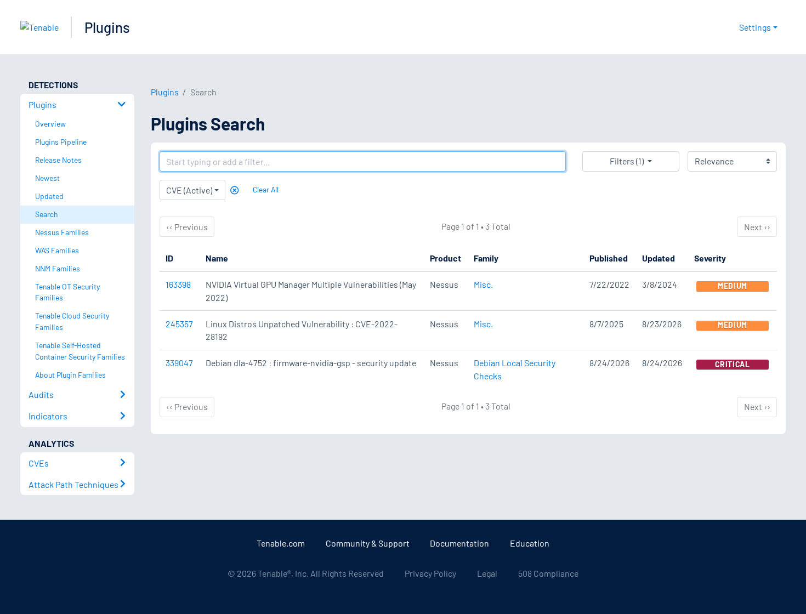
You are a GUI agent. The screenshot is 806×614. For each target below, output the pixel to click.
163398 (178, 284)
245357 (179, 324)
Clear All (266, 189)
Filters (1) (627, 161)
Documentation (459, 543)
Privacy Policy (430, 573)
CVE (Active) (189, 190)
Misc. (483, 284)
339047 (179, 362)
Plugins (107, 27)
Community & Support (368, 543)
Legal (487, 573)
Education (529, 543)
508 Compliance (548, 573)
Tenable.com (281, 543)
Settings (755, 27)
